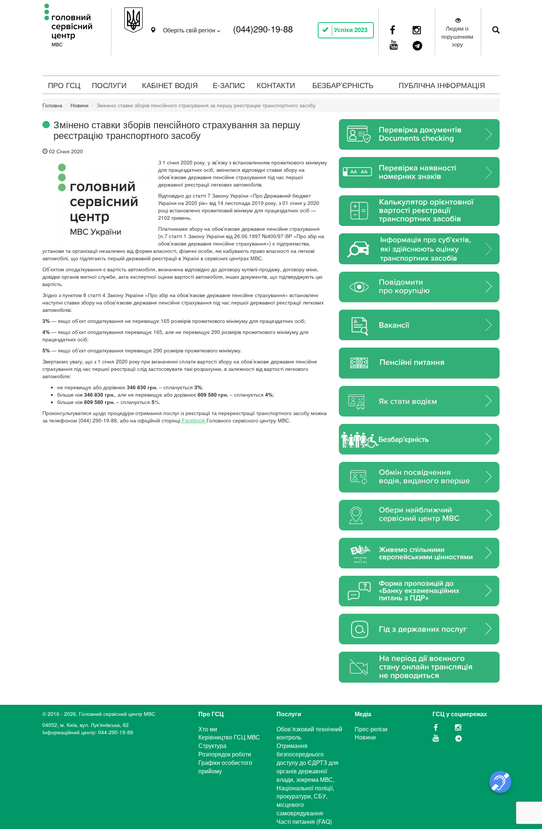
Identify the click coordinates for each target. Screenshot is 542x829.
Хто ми (207, 729)
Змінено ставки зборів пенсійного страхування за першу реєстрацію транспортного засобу (176, 129)
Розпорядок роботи (224, 754)
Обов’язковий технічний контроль (309, 733)
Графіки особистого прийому (225, 766)
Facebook (193, 420)
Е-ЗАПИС (229, 85)
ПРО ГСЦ (64, 85)
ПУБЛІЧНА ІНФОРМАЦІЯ (442, 85)
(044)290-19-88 (263, 28)
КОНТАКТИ (276, 85)
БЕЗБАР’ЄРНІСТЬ (343, 85)
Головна (52, 105)
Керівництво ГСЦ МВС (229, 737)
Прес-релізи (371, 729)
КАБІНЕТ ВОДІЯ (170, 85)
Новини (79, 105)
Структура (212, 745)
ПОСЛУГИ (109, 85)
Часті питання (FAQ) (304, 821)
